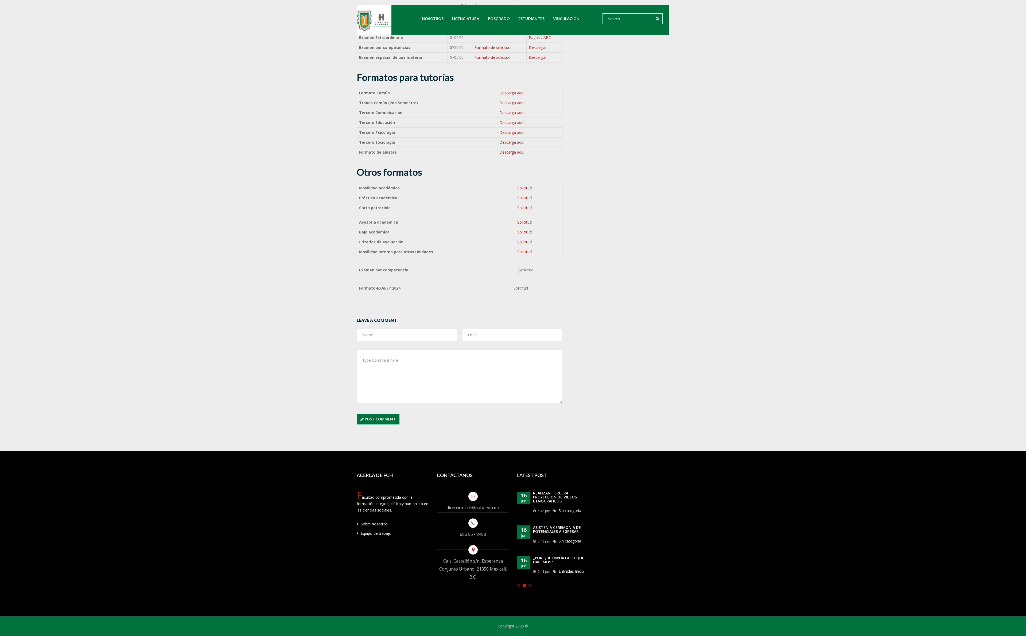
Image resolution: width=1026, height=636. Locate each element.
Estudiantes (531, 18)
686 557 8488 (473, 534)
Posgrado (499, 18)
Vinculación (566, 18)
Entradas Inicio (571, 571)
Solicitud (524, 187)
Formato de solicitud (492, 47)
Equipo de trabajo (375, 533)
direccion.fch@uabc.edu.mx (473, 507)
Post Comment (380, 419)
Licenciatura (465, 18)
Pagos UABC (540, 37)
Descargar (538, 47)
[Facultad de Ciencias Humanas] (374, 20)
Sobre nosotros (374, 523)
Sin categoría (570, 510)
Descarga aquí (511, 92)
